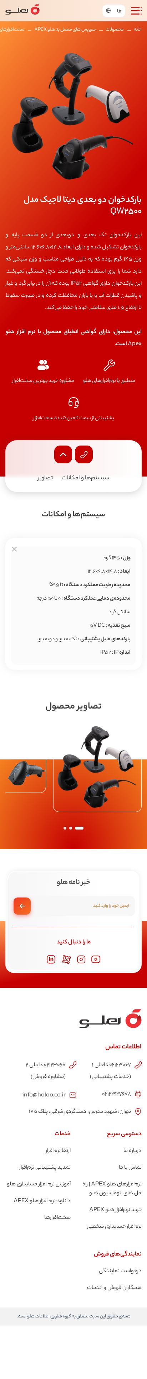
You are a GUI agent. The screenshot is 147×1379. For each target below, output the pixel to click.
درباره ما (132, 1151)
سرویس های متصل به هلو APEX (65, 29)
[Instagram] (81, 959)
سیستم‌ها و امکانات (85, 478)
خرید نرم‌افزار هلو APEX (115, 1210)
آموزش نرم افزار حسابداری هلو (39, 1184)
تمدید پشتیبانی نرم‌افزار (45, 1167)
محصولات (115, 29)
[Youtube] (96, 959)
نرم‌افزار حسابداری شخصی (114, 1226)
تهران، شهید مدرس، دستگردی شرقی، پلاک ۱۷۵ (80, 1111)
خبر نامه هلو (73, 883)
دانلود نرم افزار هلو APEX (42, 1201)
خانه (138, 29)
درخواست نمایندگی (120, 1271)
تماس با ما (130, 1167)
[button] (79, 828)
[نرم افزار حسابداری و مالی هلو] (22, 10)
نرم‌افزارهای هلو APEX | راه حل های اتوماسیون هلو (112, 1189)
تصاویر (45, 478)
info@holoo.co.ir (44, 1094)
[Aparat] (66, 959)
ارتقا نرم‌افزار (58, 1151)
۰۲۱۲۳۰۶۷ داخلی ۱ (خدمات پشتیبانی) (110, 1071)
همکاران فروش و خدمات (114, 1288)
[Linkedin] (51, 959)
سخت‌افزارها (57, 1218)
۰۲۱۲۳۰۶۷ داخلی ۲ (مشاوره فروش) (45, 1071)
